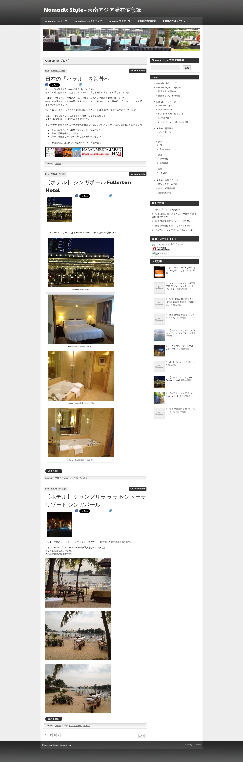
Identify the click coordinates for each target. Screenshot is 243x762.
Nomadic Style (165, 105)
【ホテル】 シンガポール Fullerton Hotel (174, 230)
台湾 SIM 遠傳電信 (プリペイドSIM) (172, 221)
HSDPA (163, 173)
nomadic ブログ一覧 (120, 21)
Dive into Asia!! (165, 109)
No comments (138, 70)
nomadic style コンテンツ (88, 21)
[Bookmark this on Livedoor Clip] (80, 85)
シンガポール (75, 478)
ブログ (58, 163)
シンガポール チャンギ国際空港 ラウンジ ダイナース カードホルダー (181, 286)
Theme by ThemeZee (192, 745)
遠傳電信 (164, 163)
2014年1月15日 (58, 70)
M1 (161, 135)
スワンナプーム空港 (167, 184)
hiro (47, 70)
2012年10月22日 (58, 488)
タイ (160, 141)
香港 (160, 169)
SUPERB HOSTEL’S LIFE (170, 113)
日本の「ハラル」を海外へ (77, 78)
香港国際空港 (164, 193)
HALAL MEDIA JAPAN (67, 143)
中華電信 (164, 158)
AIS (161, 145)
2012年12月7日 (58, 174)
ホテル (86, 478)
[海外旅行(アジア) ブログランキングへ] (161, 250)
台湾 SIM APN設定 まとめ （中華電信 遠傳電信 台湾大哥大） (180, 302)
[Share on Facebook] (46, 85)
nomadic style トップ (55, 21)
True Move (165, 149)
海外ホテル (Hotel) (167, 91)
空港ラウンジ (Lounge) (169, 95)
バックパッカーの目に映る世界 (173, 122)
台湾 (160, 155)
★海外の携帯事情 (146, 21)
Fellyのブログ (164, 118)
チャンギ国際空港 (166, 188)
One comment (137, 488)
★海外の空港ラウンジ (173, 21)
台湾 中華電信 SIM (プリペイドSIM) (172, 225)
